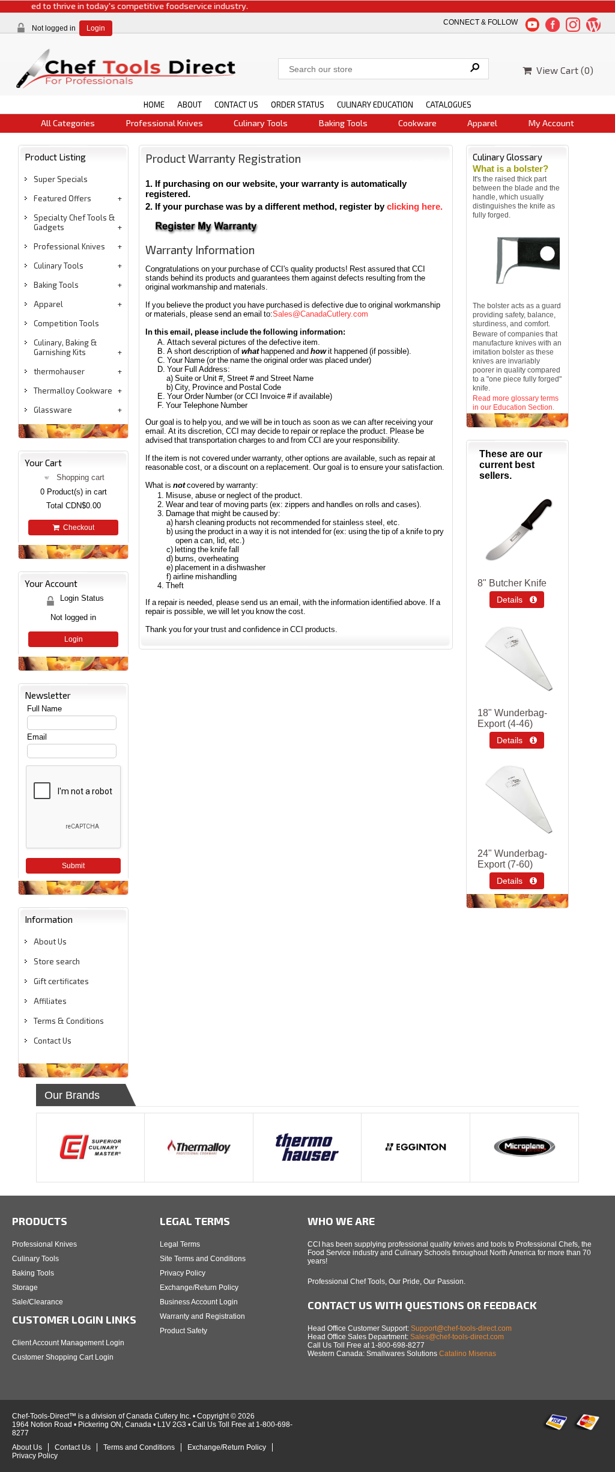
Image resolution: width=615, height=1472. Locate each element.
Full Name (44, 709)
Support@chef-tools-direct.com (461, 1328)
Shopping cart (80, 477)
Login (95, 28)
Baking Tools (343, 123)
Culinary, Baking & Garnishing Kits (65, 347)
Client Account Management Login (68, 1343)
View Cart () (562, 70)
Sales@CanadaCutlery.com (320, 314)
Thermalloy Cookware (73, 390)
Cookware (417, 123)
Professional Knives (164, 123)
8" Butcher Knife (512, 583)
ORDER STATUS (297, 104)
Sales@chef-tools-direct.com (457, 1337)
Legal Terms (180, 1244)
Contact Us (52, 1040)
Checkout (76, 527)
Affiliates (50, 1001)
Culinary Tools (261, 123)
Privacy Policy (182, 1273)
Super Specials (61, 179)
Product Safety (183, 1331)
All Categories (68, 123)
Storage (25, 1287)
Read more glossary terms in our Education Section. (516, 403)
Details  (517, 599)
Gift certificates (61, 981)
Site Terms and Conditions (203, 1259)
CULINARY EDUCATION (375, 104)
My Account (551, 123)
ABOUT (189, 104)
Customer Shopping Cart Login (63, 1357)
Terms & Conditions (69, 1021)
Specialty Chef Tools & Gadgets (74, 222)
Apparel (482, 123)
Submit (73, 865)
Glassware (53, 410)
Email (37, 737)
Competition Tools (66, 323)
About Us (50, 941)
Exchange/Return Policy (199, 1287)
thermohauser (59, 371)
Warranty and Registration (202, 1316)
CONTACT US (236, 104)
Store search (57, 961)
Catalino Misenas (467, 1353)
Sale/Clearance (37, 1302)
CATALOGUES (448, 104)
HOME (154, 104)
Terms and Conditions (139, 1447)
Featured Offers (62, 198)
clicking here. (415, 206)
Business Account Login (199, 1302)
